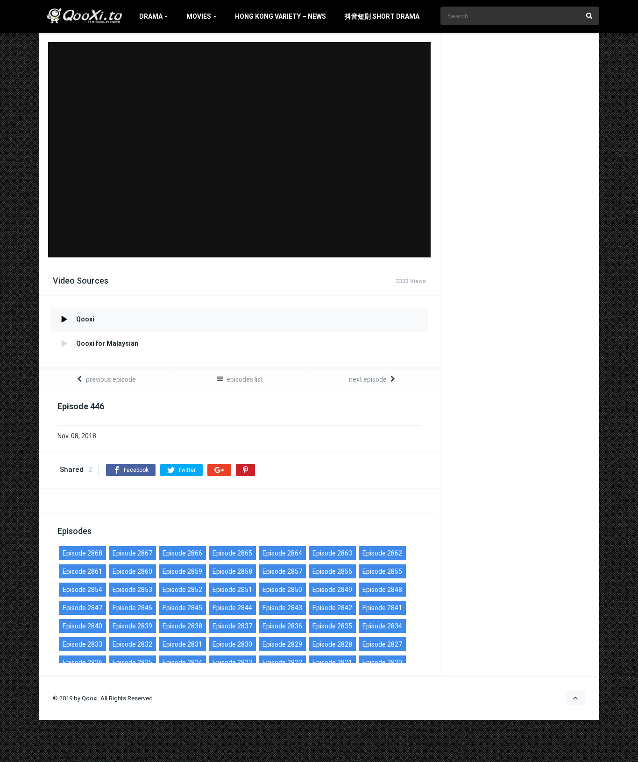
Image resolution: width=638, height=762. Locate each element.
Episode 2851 (232, 589)
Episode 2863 (332, 553)
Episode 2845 (182, 608)
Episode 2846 (132, 608)
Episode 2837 (232, 626)
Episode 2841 (382, 608)
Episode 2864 (282, 553)
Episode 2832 (132, 644)
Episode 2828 (332, 644)
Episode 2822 (282, 662)
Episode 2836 (282, 626)
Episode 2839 (132, 626)
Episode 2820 (382, 662)
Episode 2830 (232, 644)
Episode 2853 (132, 589)
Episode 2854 (82, 589)
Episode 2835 (332, 626)
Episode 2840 (82, 626)
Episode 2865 (232, 553)
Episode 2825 (132, 662)
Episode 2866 (182, 553)
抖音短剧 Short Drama (382, 16)
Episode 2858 (232, 571)
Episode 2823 (232, 662)
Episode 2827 (382, 644)
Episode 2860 (132, 571)
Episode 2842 (332, 608)
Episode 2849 (332, 589)
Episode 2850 (282, 589)
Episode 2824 (182, 662)
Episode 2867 (132, 553)
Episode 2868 (82, 553)
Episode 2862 (382, 553)
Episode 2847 (82, 608)
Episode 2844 (232, 608)
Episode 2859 (182, 571)
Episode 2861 (82, 571)
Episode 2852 (182, 589)
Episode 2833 (82, 644)
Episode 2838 (182, 626)
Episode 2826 (82, 662)
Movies (198, 16)
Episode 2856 (332, 571)
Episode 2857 (282, 571)
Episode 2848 (382, 589)
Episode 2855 (382, 571)
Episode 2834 (382, 626)
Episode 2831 (182, 644)
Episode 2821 (332, 662)
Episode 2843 (282, 608)
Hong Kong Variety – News (280, 16)
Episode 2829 (282, 644)
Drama (151, 16)
